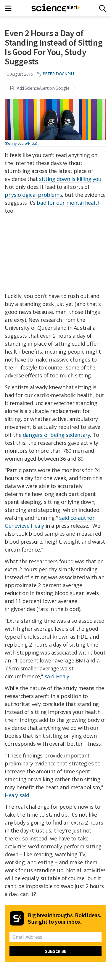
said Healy (57, 676)
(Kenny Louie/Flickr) (21, 143)
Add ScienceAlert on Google (43, 88)
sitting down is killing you (70, 178)
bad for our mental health (68, 202)
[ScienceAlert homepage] (55, 8)
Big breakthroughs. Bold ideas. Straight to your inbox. (64, 918)
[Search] (102, 8)
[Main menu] (10, 8)
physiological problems (33, 194)
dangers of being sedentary (56, 434)
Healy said (17, 795)
